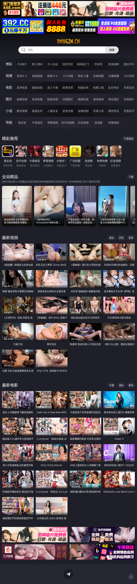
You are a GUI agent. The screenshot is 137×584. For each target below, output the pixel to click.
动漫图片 (67, 99)
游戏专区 (67, 64)
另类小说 (98, 111)
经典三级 (98, 87)
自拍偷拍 (37, 76)
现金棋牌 (113, 64)
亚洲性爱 (22, 87)
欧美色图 (52, 99)
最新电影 (10, 385)
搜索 (112, 50)
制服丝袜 (83, 87)
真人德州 (37, 64)
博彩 (9, 64)
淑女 (121, 385)
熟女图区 (113, 99)
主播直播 (113, 76)
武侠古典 (67, 111)
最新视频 (10, 237)
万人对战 (52, 64)
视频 (9, 76)
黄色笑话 (113, 111)
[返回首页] (131, 577)
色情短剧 (113, 122)
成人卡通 (52, 87)
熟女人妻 (83, 76)
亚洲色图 (37, 99)
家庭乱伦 (37, 111)
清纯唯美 (98, 99)
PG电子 (22, 64)
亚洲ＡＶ (22, 76)
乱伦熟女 (113, 87)
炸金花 (98, 64)
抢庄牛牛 (129, 64)
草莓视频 (52, 122)
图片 (9, 99)
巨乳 (121, 237)
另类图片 (129, 99)
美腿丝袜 (83, 99)
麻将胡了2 (83, 64)
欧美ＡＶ (52, 76)
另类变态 (129, 87)
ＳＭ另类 (129, 76)
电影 (9, 87)
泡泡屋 (98, 122)
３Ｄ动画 (67, 76)
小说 (9, 111)
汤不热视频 (68, 122)
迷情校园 (83, 111)
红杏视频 (83, 122)
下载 (131, 176)
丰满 (111, 385)
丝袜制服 (98, 76)
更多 (131, 237)
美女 (111, 237)
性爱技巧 (129, 111)
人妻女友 (52, 111)
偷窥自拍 (22, 99)
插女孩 (22, 122)
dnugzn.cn (68, 41)
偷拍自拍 (37, 87)
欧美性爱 (67, 87)
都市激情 (22, 111)
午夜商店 (37, 122)
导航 (9, 122)
